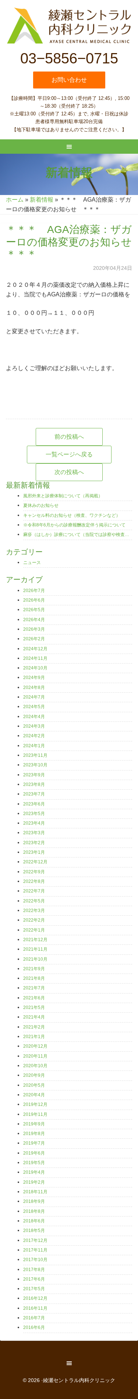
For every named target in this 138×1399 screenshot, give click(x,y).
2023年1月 (34, 852)
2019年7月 (34, 1143)
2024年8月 (34, 687)
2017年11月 (35, 1250)
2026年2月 (34, 638)
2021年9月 (34, 968)
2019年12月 (35, 1104)
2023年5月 (34, 813)
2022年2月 (34, 920)
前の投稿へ (69, 437)
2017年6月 (34, 1279)
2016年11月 (35, 1308)
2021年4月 (34, 1017)
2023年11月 (35, 755)
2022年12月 (35, 861)
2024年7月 (34, 697)
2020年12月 (35, 1046)
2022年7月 (34, 891)
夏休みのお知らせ (41, 505)
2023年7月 (34, 794)
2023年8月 (34, 784)
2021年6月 (34, 997)
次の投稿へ (69, 472)
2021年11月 (35, 949)
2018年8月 (34, 1211)
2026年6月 (34, 600)
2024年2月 (34, 735)
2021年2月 (34, 1027)
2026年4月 (34, 619)
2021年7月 (34, 988)
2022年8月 (34, 881)
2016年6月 (34, 1327)
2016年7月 (34, 1317)
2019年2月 (34, 1182)
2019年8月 (34, 1133)
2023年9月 (34, 774)
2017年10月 (35, 1259)
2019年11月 (35, 1114)
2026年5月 (34, 609)
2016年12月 (35, 1298)
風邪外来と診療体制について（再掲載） (63, 495)
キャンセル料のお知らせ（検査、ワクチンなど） (71, 515)
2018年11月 (35, 1191)
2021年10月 (35, 959)
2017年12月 (35, 1240)
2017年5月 (34, 1288)
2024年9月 (34, 677)
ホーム (15, 199)
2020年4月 (34, 1094)
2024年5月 (34, 706)
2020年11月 (35, 1056)
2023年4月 (34, 823)
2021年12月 (35, 939)
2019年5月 (34, 1162)
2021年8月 (34, 978)
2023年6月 (34, 804)
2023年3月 (34, 832)
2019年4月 (34, 1172)
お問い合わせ (69, 80)
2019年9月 (34, 1124)
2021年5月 (34, 1007)
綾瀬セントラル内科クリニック (69, 25)
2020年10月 (35, 1065)
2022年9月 (34, 871)
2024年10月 (35, 668)
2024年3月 (34, 726)
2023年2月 (34, 842)
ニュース (32, 562)
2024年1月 (34, 745)
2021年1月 (34, 1036)
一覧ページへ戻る (69, 454)
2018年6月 (34, 1221)
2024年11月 (35, 658)
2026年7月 (34, 590)
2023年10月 (35, 765)
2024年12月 (35, 648)
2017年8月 (34, 1269)
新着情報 (41, 199)
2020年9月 (34, 1075)
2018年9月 (34, 1201)
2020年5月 (34, 1085)
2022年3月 (34, 910)
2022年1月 (34, 930)
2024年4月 (34, 716)
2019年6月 (34, 1153)
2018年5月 (34, 1230)
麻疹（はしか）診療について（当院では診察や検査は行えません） (77, 534)
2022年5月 (34, 901)
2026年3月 (34, 629)
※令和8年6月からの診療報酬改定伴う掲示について (74, 525)
